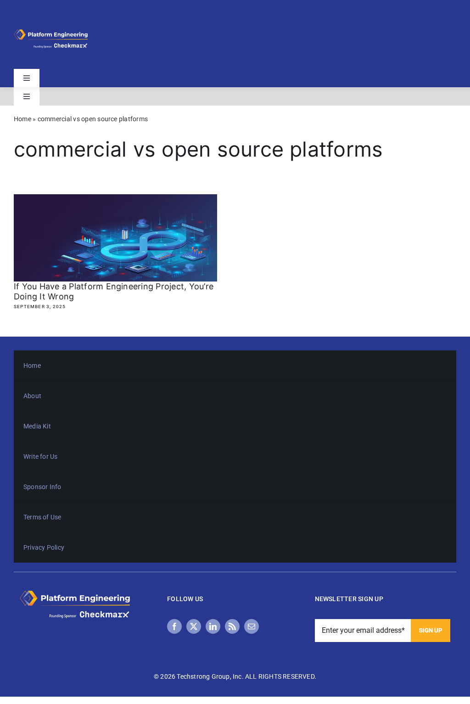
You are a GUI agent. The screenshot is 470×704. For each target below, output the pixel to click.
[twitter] (193, 626)
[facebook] (174, 626)
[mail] (251, 626)
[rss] (232, 626)
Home (22, 119)
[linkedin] (213, 626)
